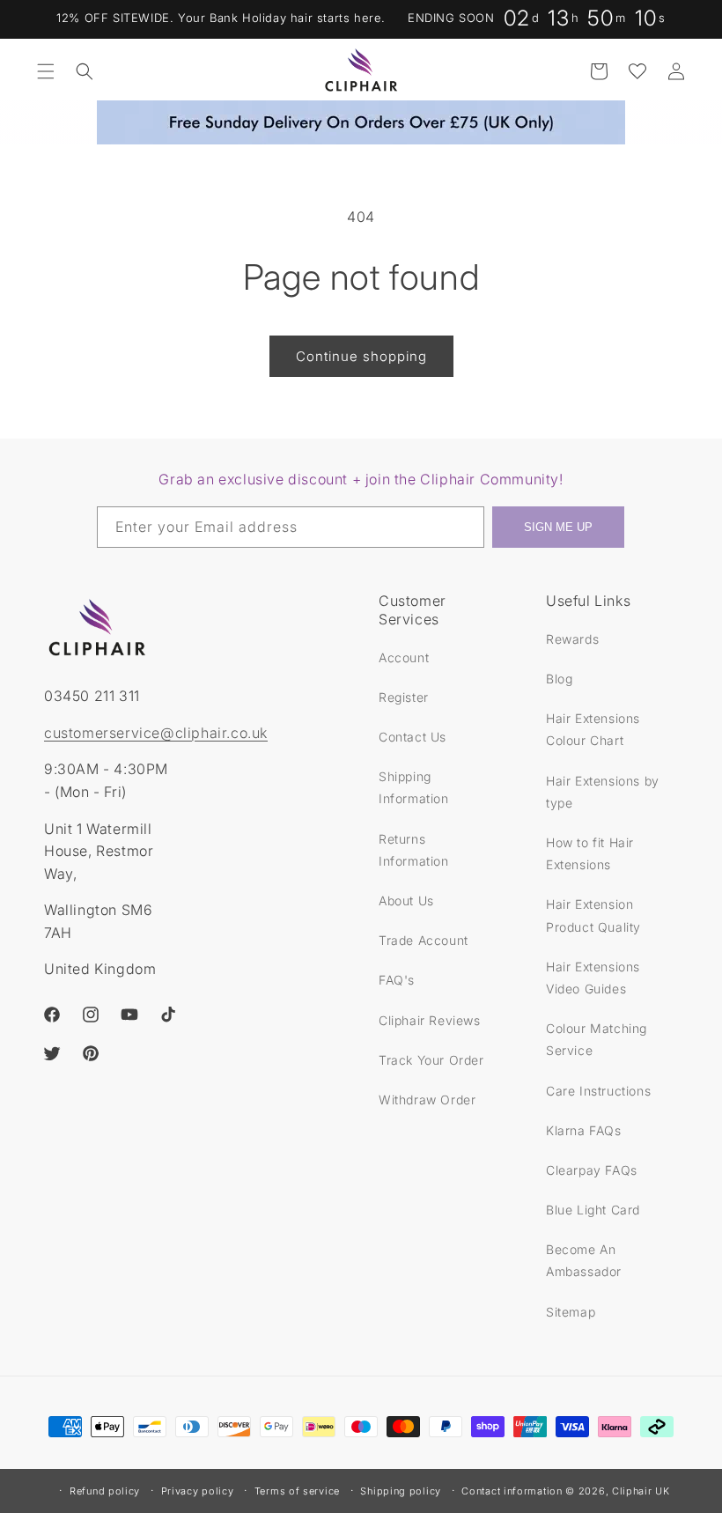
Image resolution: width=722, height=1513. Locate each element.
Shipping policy (400, 1491)
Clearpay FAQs (591, 1169)
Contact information (511, 1491)
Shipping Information (414, 787)
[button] (45, 71)
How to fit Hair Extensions (590, 853)
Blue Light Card (593, 1209)
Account (404, 657)
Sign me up (558, 527)
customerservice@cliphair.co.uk (156, 733)
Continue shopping (361, 356)
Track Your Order (431, 1059)
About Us (406, 900)
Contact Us (412, 736)
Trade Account (423, 940)
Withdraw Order (427, 1099)
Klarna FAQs (584, 1130)
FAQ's (397, 979)
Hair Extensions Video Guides (593, 977)
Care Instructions (598, 1090)
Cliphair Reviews (430, 1020)
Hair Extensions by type (602, 791)
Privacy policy (197, 1491)
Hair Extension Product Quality (593, 915)
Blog (559, 678)
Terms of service (297, 1491)
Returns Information (414, 849)
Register (404, 697)
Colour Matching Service (596, 1039)
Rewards (572, 638)
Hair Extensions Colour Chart (593, 729)
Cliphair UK (641, 1491)
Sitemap (570, 1311)
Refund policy (105, 1491)
